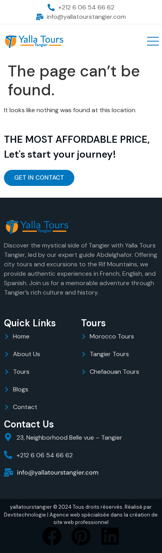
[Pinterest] (81, 536)
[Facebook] (52, 536)
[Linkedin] (110, 536)
